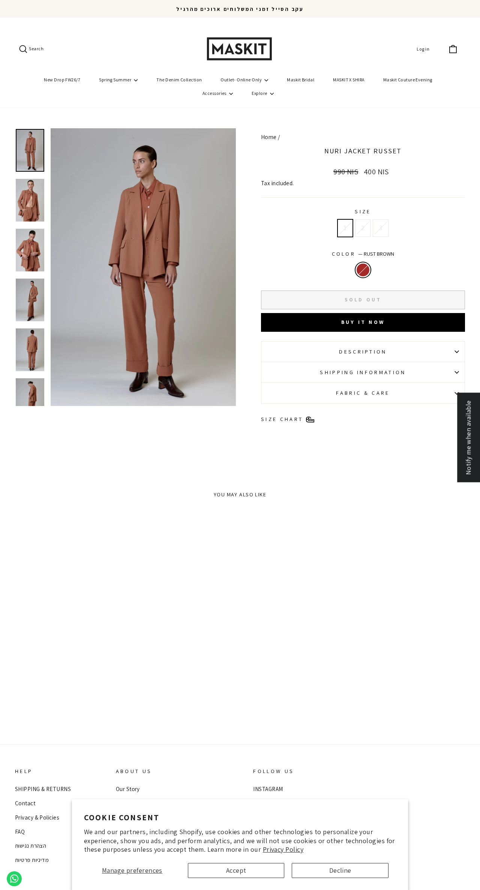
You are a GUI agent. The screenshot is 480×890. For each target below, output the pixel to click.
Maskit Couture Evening (407, 79)
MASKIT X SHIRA (348, 79)
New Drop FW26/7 (62, 79)
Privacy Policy (283, 849)
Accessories (214, 93)
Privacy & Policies (37, 817)
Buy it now (363, 322)
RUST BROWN (363, 269)
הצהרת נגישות (30, 845)
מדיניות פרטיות (32, 859)
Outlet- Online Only (241, 79)
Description (363, 351)
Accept (236, 870)
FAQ (20, 831)
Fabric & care (363, 392)
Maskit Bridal (300, 79)
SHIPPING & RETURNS (43, 789)
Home (269, 137)
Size (363, 211)
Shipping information (363, 372)
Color (363, 253)
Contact (25, 803)
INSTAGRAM (268, 789)
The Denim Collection (179, 79)
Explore (260, 93)
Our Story (128, 789)
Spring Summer (115, 79)
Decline (340, 870)
